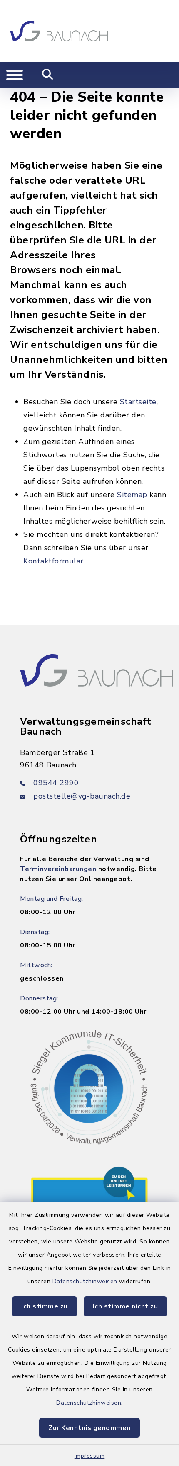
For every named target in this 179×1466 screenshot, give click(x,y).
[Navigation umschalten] (14, 75)
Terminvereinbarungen (58, 869)
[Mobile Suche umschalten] (48, 75)
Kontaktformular (53, 561)
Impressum (90, 1456)
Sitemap (132, 495)
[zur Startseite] (59, 31)
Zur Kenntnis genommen (89, 1427)
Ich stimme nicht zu (125, 1306)
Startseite (138, 402)
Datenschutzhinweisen (84, 1281)
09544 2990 (56, 783)
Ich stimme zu (44, 1306)
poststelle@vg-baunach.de (81, 796)
